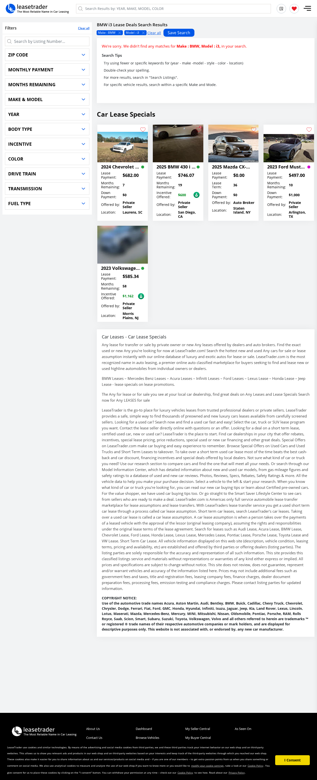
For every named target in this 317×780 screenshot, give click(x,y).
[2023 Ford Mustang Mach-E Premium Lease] (289, 144)
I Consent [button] (292, 760)
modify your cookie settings (207, 765)
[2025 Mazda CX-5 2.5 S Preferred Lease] (233, 144)
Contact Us (94, 737)
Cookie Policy (255, 765)
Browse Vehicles (147, 737)
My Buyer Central (198, 737)
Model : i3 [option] (132, 32)
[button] (307, 8)
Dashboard (144, 728)
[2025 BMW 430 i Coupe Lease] (178, 144)
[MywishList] (294, 8)
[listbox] (206, 33)
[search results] (281, 8)
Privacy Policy (237, 772)
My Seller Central (197, 728)
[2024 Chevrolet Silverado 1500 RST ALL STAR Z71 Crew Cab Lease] (122, 144)
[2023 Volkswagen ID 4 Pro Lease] (122, 245)
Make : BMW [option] (106, 32)
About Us (93, 728)
